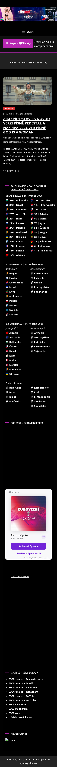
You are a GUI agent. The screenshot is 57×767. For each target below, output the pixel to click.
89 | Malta (40, 218)
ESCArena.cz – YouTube (22, 700)
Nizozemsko (41, 387)
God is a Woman (17, 156)
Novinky (9, 108)
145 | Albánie (17, 255)
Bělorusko (15, 387)
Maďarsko (15, 401)
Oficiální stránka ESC (21, 717)
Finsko (13, 278)
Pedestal (21, 159)
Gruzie (38, 282)
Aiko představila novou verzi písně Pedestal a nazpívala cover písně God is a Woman (26, 125)
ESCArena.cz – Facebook (23, 687)
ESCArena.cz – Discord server (26, 678)
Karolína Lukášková (36, 156)
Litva (12, 291)
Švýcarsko (40, 351)
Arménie (39, 332)
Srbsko (13, 314)
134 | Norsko (42, 200)
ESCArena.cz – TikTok (21, 696)
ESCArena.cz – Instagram (23, 691)
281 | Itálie (15, 218)
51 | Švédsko (42, 227)
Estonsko (39, 278)
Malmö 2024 (9, 159)
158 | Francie (17, 246)
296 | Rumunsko (18, 209)
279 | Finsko (16, 223)
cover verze (16, 152)
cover (6, 152)
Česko (13, 346)
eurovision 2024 (31, 152)
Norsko (13, 364)
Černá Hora (41, 273)
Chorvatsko (16, 282)
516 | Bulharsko (18, 200)
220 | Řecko (16, 241)
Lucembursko (42, 346)
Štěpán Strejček (24, 113)
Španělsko (40, 405)
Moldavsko (15, 296)
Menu (30, 32)
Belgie (13, 273)
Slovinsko (40, 401)
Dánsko (13, 351)
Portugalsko (41, 287)
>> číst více (10, 170)
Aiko (30, 148)
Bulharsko (15, 341)
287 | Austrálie (18, 214)
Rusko (37, 392)
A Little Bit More (18, 148)
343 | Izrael (16, 204)
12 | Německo (42, 241)
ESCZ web (14, 713)
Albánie (13, 332)
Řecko (13, 305)
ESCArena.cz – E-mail (21, 683)
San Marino (41, 291)
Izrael (12, 287)
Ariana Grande (41, 148)
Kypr (12, 355)
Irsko (12, 392)
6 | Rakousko (42, 246)
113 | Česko (41, 209)
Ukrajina (14, 373)
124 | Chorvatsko (44, 204)
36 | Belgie (40, 232)
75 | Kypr (39, 223)
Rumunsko (15, 369)
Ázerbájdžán (41, 337)
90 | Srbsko (41, 214)
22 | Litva (40, 236)
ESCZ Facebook (18, 704)
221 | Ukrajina (17, 236)
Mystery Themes (28, 763)
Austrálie (14, 337)
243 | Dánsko (17, 227)
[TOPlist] (11, 740)
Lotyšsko (39, 341)
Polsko (13, 300)
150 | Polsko (16, 250)
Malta (12, 360)
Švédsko (14, 309)
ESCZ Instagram (18, 708)
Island (12, 396)
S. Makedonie (42, 396)
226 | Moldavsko (19, 232)
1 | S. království (43, 250)
